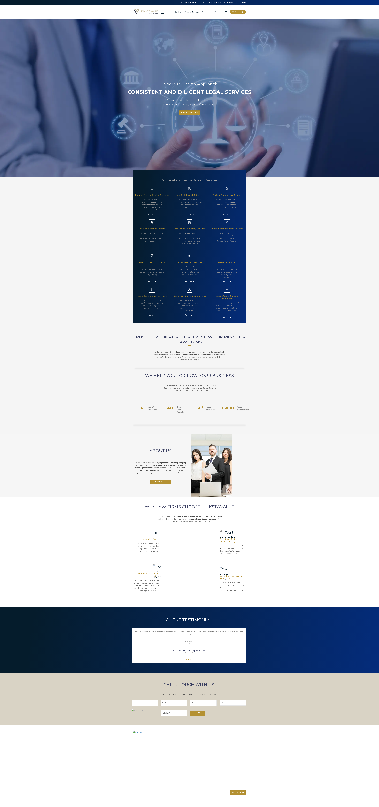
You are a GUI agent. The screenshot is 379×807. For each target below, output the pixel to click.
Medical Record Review (197, 739)
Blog (216, 12)
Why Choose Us (207, 12)
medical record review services (163, 465)
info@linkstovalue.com (191, 2)
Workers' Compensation (225, 752)
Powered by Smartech (230, 802)
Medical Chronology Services (227, 195)
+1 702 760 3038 (210, 790)
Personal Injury (222, 739)
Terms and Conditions (139, 802)
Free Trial (237, 12)
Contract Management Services (227, 228)
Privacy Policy (151, 802)
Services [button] (178, 12)
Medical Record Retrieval (189, 195)
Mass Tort (221, 746)
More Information (189, 115)
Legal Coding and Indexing (152, 262)
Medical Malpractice (224, 743)
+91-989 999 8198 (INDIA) (236, 2)
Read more (150, 214)
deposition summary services (213, 354)
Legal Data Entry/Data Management (227, 297)
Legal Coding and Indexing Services (200, 762)
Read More (159, 482)
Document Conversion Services (189, 296)
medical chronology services (185, 354)
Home (162, 12)
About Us (169, 742)
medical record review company (186, 352)
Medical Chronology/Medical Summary (202, 743)
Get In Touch (236, 792)
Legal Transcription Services (152, 296)
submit (197, 713)
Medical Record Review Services (152, 195)
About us (170, 12)
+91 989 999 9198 (141, 794)
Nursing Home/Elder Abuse (227, 749)
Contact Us (224, 12)
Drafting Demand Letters (152, 228)
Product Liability (223, 755)
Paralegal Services (227, 262)
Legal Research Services (189, 262)
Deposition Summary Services (189, 228)
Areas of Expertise (192, 12)
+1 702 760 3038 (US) (213, 2)
